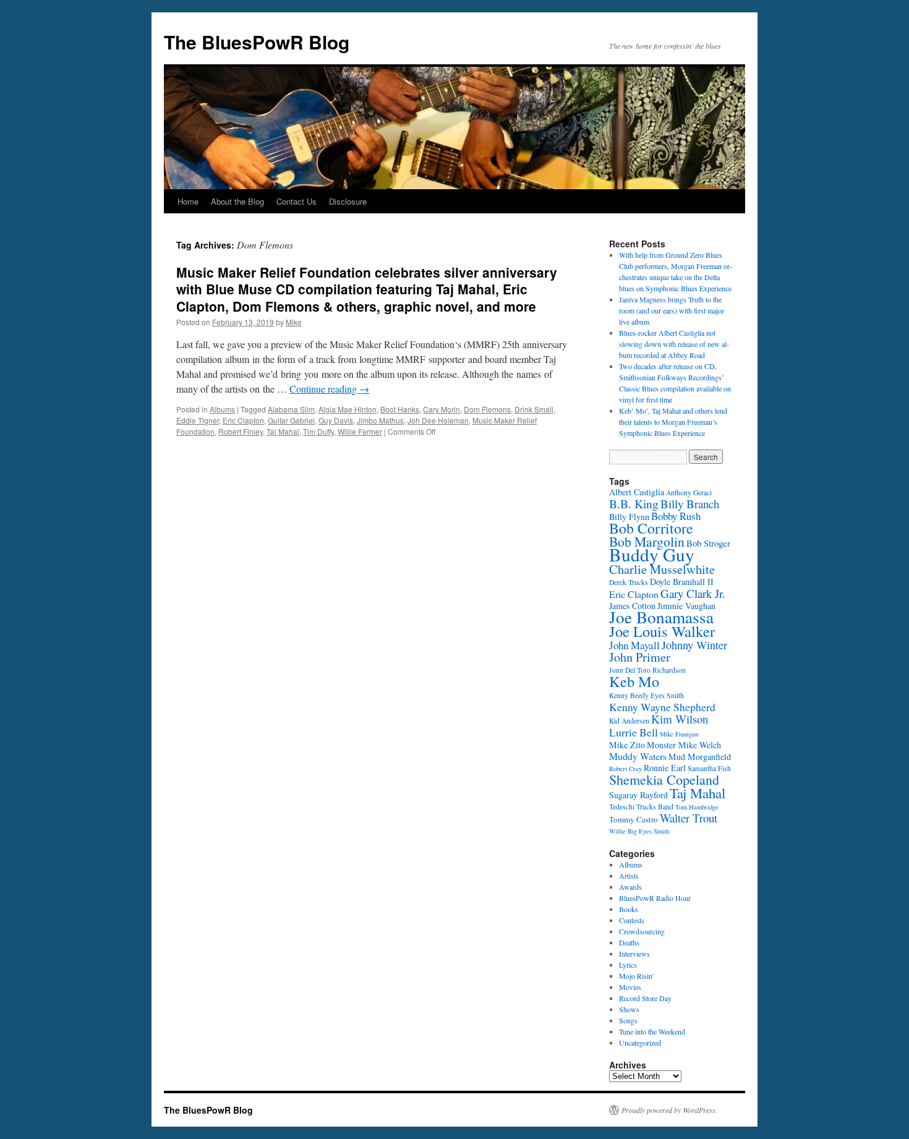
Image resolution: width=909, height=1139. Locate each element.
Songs (628, 1020)
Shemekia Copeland (664, 779)
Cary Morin (441, 409)
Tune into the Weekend (652, 1031)
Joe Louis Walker (662, 631)
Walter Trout (688, 817)
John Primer (639, 657)
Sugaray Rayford (638, 795)
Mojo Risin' (636, 976)
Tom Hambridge (697, 807)
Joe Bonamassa (661, 616)
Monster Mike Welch (684, 745)
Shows (629, 1009)
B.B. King (634, 503)
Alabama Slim (291, 409)
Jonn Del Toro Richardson (647, 670)
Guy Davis (335, 420)
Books (628, 909)
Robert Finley (240, 431)
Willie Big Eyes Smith (639, 831)
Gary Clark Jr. (692, 593)
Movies (630, 987)
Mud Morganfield (699, 756)
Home (187, 201)
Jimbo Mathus (380, 420)
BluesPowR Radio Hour (655, 898)
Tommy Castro (633, 819)
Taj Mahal (283, 431)
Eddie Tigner (197, 420)
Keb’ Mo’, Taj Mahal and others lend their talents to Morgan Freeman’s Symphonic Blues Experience (673, 422)
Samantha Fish (709, 768)
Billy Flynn (629, 517)
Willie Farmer (360, 431)
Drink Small (533, 409)
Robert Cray (625, 768)
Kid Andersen (629, 720)
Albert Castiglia (636, 492)
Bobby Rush (676, 516)
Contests (631, 920)
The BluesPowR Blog (256, 41)
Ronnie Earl (665, 768)
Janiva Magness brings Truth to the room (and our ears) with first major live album (671, 310)
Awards (630, 887)
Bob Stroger (708, 543)
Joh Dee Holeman (438, 420)
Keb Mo (634, 681)
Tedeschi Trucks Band (641, 806)
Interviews (634, 953)
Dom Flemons (487, 409)
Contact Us (296, 201)
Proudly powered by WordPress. (669, 1110)
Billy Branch (689, 503)
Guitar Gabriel (291, 420)
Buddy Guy (651, 554)
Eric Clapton (243, 420)
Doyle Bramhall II (682, 581)
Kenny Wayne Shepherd (662, 706)
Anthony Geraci (689, 492)
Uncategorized (640, 1042)
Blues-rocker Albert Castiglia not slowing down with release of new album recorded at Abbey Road (674, 344)
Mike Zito (627, 745)
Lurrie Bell (633, 732)
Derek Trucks (628, 582)
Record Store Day (645, 998)
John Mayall (634, 645)
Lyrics (628, 965)
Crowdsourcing (642, 931)
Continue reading (329, 388)
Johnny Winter (694, 645)
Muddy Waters (638, 755)
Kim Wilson (679, 719)
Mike (294, 322)
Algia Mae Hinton (347, 409)
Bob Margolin (647, 541)
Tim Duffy (318, 431)
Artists (629, 876)
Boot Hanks (399, 409)
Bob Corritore (651, 528)
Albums (222, 409)
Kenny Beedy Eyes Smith (646, 695)
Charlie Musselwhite (662, 569)
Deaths (629, 942)
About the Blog (237, 201)
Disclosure (348, 201)
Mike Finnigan (679, 734)
